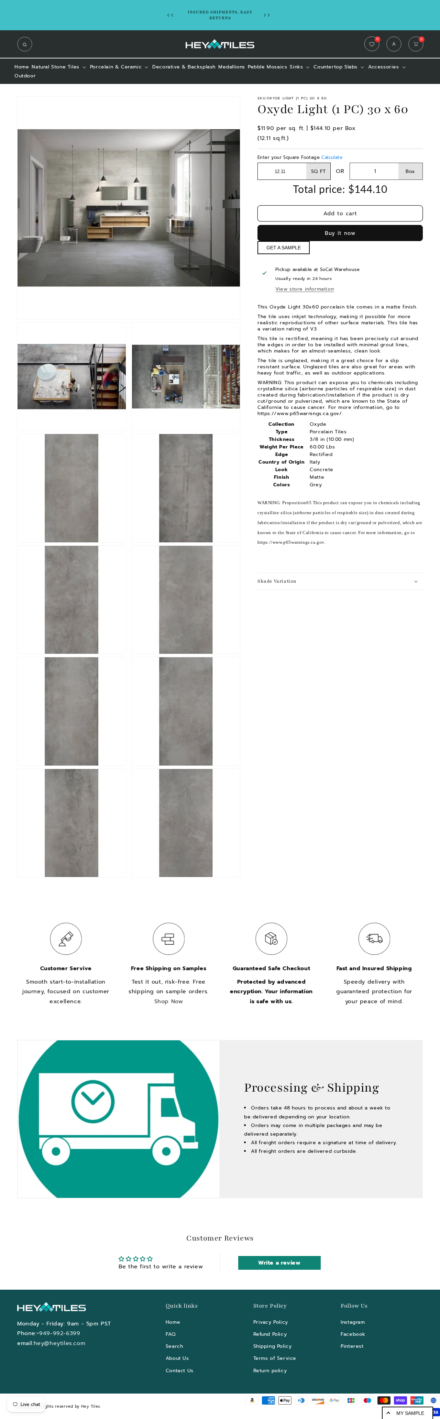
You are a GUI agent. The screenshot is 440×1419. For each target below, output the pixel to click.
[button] (26, 44)
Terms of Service (275, 1358)
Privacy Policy (270, 1321)
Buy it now (340, 233)
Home (173, 1321)
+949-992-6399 (58, 1333)
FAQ (171, 1333)
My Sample (410, 1413)
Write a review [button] (279, 1263)
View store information (304, 289)
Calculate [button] (331, 157)
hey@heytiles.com (60, 1343)
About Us (177, 1358)
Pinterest (352, 1346)
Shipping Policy (272, 1346)
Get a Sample (283, 247)
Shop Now (168, 1001)
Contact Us (180, 1370)
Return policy (270, 1370)
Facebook (353, 1333)
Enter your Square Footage (299, 157)
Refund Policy (270, 1333)
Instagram (353, 1321)
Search (174, 1346)
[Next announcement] (268, 15)
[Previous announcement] (171, 15)
